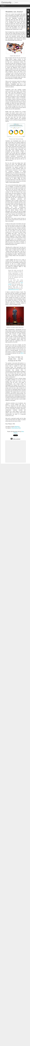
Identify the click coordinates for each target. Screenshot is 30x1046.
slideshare (17, 426)
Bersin (22, 353)
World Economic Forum (14, 289)
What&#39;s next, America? (14, 12)
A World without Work (16, 428)
